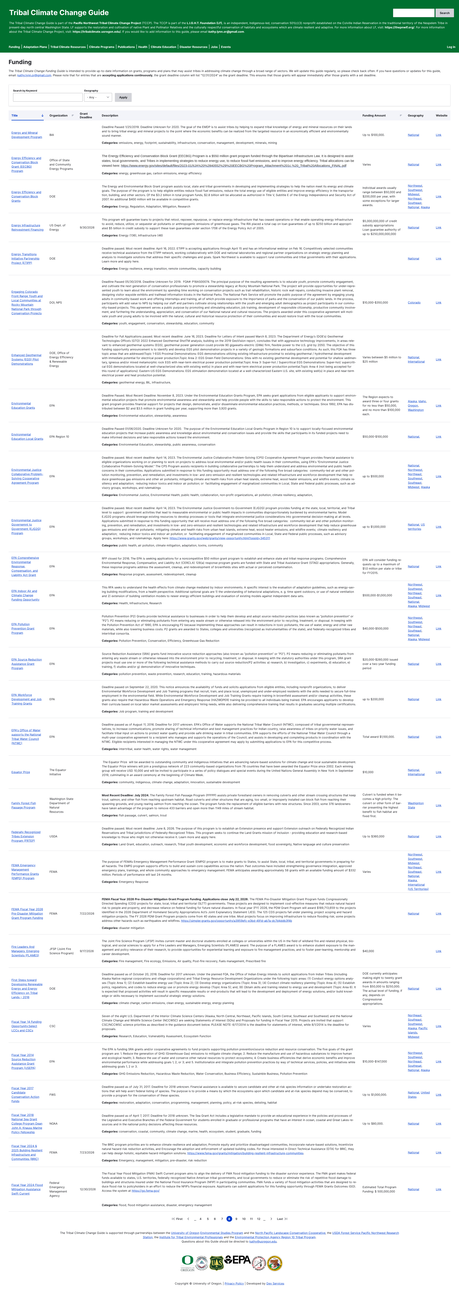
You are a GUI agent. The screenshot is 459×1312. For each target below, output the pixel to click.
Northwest (415, 185)
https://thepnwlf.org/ (399, 27)
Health (142, 47)
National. (414, 436)
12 (259, 1219)
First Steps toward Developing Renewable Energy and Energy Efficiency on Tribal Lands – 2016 (26, 988)
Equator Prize (20, 772)
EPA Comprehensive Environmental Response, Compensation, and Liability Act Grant (25, 566)
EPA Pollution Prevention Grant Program (22, 628)
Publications (126, 47)
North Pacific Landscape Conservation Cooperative (290, 1233)
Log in (451, 47)
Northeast (415, 198)
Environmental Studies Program (221, 1233)
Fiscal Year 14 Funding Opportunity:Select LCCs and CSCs (26, 1026)
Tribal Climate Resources (68, 47)
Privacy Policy (234, 1283)
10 (244, 1219)
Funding (14, 47)
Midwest (413, 194)
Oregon (413, 405)
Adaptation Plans (35, 47)
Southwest (415, 190)
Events (226, 47)
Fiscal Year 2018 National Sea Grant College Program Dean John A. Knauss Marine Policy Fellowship (26, 1123)
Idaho (422, 401)
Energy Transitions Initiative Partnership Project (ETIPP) (25, 258)
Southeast (415, 203)
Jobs (214, 47)
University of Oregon (185, 1233)
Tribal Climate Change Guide (59, 12)
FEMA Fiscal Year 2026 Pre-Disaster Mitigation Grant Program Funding (27, 913)
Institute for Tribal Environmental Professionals (191, 1237)
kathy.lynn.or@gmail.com (34, 75)
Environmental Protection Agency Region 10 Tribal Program (275, 1237)
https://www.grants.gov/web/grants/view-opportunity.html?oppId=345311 (220, 538)
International (416, 361)
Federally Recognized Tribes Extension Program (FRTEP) (26, 836)
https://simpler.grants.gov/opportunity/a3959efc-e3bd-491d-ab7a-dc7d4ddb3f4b (236, 920)
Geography (91, 90)
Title (27, 116)
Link (438, 135)
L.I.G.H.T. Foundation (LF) (204, 23)
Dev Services (275, 1283)
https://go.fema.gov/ (146, 1190)
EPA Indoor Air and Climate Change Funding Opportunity (25, 595)
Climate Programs (101, 47)
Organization (58, 115)
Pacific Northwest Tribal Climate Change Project (107, 23)
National (413, 135)
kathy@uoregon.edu (263, 1241)
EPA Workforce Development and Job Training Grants (26, 699)
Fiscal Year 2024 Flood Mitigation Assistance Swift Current (27, 1189)
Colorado (414, 302)
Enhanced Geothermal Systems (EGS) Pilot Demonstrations (26, 359)
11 (252, 1219)
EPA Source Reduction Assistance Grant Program (26, 664)
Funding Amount (374, 115)
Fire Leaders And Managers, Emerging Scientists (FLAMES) (25, 951)
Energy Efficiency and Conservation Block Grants (26, 196)
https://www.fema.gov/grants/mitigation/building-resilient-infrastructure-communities (245, 1153)
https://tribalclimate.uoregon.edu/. (97, 31)
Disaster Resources (193, 47)
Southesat (415, 1066)
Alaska (425, 207)
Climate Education (163, 47)
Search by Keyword (25, 90)
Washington (416, 410)
